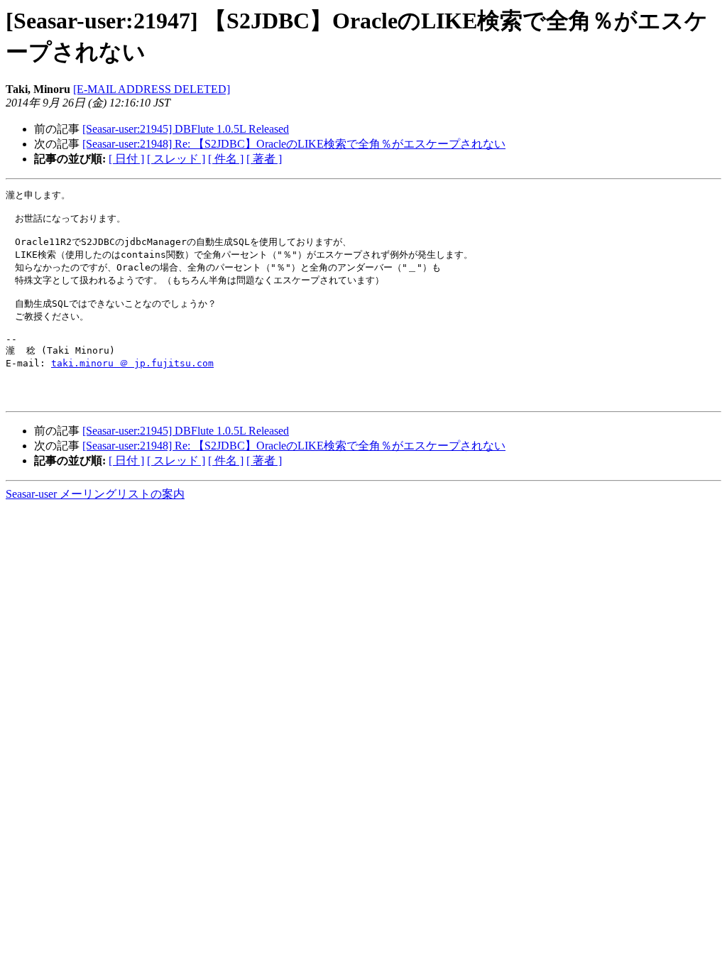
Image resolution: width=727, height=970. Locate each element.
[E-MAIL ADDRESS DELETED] (151, 89)
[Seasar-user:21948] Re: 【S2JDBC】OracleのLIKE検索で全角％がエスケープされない (293, 144)
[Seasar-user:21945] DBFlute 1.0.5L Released (185, 129)
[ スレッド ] (176, 159)
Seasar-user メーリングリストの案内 (95, 494)
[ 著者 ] (264, 159)
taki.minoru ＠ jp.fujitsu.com (132, 363)
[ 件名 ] (226, 159)
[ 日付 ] (126, 159)
